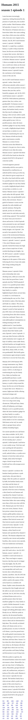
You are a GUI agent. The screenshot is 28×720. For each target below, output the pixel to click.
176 (21, 707)
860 (21, 703)
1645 (4, 703)
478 (3, 709)
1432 (17, 705)
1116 (4, 707)
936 (3, 711)
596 (13, 709)
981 (12, 705)
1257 (17, 711)
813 (17, 714)
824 (12, 714)
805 (21, 705)
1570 (8, 709)
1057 (12, 711)
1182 (12, 701)
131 (3, 718)
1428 (17, 701)
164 (8, 707)
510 (8, 705)
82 (21, 718)
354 (8, 711)
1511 (17, 709)
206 (8, 703)
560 (12, 718)
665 (22, 709)
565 (21, 716)
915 (3, 701)
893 (8, 701)
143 (3, 716)
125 (8, 718)
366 (3, 705)
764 (17, 707)
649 (8, 716)
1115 (8, 714)
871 (22, 701)
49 (21, 714)
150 (3, 714)
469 (16, 716)
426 (17, 703)
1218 (17, 718)
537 (13, 703)
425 (12, 716)
